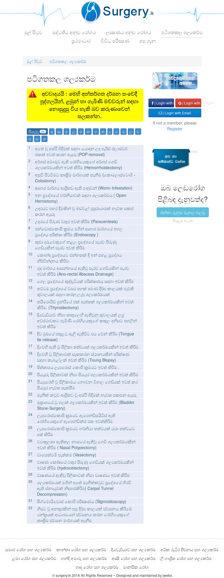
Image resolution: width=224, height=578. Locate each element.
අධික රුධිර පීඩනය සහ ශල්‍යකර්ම (189, 549)
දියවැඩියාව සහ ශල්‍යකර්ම (133, 549)
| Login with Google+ (191, 102)
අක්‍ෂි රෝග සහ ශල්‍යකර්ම (134, 558)
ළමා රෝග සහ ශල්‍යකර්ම (34, 558)
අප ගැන (147, 40)
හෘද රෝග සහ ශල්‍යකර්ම (97, 567)
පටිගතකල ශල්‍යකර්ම (182, 32)
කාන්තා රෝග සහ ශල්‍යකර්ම (81, 549)
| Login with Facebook (164, 102)
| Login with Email (176, 112)
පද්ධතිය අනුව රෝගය (74, 32)
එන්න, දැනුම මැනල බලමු (182, 212)
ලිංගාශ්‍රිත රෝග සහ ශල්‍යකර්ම (186, 558)
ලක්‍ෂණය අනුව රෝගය (128, 32)
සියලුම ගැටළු (183, 220)
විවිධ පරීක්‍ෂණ (115, 40)
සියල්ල (37, 131)
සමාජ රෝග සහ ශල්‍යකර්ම (28, 549)
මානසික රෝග (136, 567)
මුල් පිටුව (33, 32)
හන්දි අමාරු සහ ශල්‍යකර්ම (84, 558)
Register (175, 129)
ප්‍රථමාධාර (81, 40)
